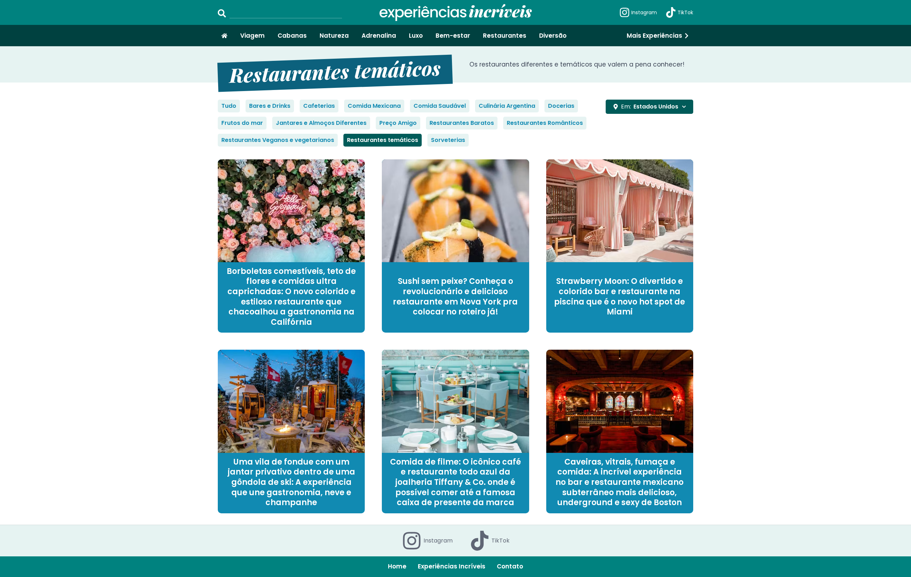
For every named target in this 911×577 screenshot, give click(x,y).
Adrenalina (379, 35)
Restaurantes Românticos (545, 123)
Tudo (228, 106)
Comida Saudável (440, 106)
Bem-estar (453, 35)
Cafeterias (319, 106)
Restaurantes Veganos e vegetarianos (277, 140)
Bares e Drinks (269, 106)
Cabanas (292, 35)
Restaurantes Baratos (462, 123)
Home (397, 566)
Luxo (416, 35)
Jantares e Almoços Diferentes (321, 123)
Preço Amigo (398, 123)
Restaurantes (504, 35)
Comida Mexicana (374, 106)
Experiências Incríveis (451, 566)
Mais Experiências (654, 35)
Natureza (334, 35)
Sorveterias (448, 140)
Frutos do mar (242, 123)
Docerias (561, 106)
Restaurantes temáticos (382, 140)
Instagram (644, 12)
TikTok (685, 12)
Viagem (252, 35)
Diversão (553, 35)
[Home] (224, 36)
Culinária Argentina (507, 106)
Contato (510, 566)
